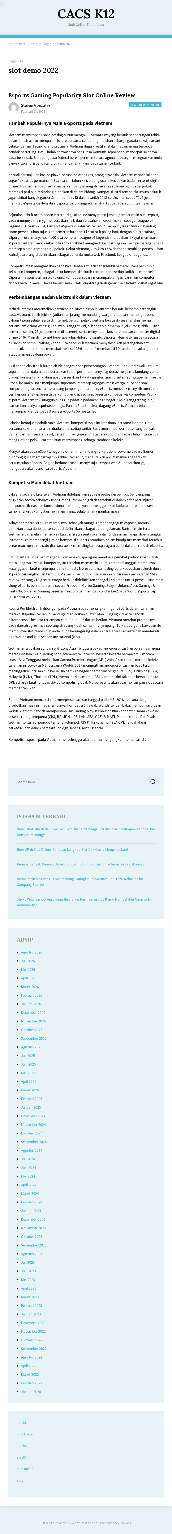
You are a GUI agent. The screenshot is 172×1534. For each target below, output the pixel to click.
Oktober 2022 (31, 1339)
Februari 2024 (31, 1202)
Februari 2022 (31, 1383)
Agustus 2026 (31, 952)
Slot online (25, 1468)
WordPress (79, 1523)
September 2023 (34, 1245)
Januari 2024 (31, 1210)
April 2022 (28, 1365)
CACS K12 (86, 14)
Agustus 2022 (31, 1357)
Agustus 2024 (31, 1150)
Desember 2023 (33, 1219)
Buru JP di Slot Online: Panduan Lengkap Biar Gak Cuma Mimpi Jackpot (72, 849)
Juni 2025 (28, 1064)
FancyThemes (121, 1523)
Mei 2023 (28, 1279)
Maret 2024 (30, 1193)
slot (20, 1480)
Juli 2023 (28, 1262)
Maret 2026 (30, 986)
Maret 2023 (30, 1296)
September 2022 (34, 1348)
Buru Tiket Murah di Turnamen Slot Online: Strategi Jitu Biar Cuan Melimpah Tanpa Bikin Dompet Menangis (86, 832)
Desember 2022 (33, 1322)
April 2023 (28, 1288)
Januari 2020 (31, 1391)
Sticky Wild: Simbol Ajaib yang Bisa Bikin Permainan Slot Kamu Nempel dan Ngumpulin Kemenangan (84, 902)
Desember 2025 (33, 1012)
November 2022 (33, 1331)
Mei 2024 (28, 1176)
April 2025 (28, 1081)
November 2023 (33, 1227)
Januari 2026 (31, 1003)
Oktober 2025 (31, 1029)
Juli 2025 (28, 1055)
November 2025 (33, 1021)
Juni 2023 (28, 1271)
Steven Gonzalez (35, 105)
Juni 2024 (28, 1167)
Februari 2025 (31, 1098)
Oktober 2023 (31, 1236)
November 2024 (33, 1124)
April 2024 (28, 1184)
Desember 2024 (33, 1115)
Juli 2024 (28, 1159)
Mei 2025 (28, 1072)
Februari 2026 (31, 995)
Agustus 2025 (31, 1047)
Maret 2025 (30, 1090)
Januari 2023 (31, 1314)
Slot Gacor (25, 1434)
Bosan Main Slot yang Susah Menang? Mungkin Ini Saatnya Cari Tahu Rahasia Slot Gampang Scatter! (80, 881)
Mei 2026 (28, 969)
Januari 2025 (31, 1107)
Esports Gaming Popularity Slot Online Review (71, 95)
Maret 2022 (30, 1374)
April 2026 (28, 978)
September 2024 (34, 1141)
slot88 (22, 1422)
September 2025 (34, 1038)
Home (32, 44)
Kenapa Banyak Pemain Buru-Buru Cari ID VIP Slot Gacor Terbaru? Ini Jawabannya (80, 864)
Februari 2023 (31, 1305)
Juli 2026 (28, 960)
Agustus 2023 (31, 1253)
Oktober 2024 (31, 1133)
